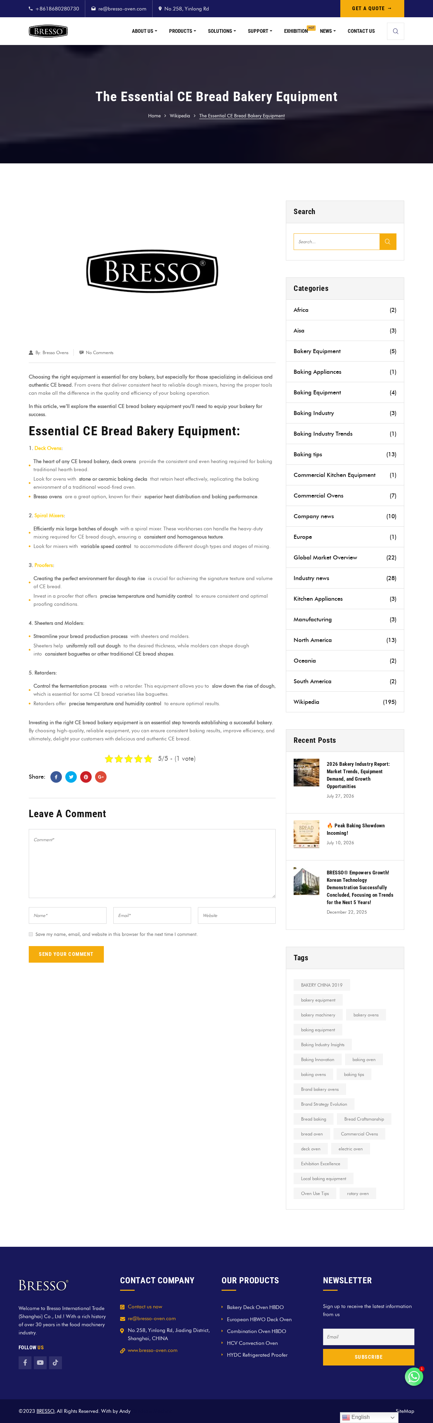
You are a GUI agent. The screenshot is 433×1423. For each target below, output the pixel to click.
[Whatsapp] (414, 1377)
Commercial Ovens (345, 495)
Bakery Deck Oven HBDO (255, 1307)
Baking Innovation (317, 1059)
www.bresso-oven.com (153, 1350)
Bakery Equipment (345, 351)
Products (180, 31)
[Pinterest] (86, 777)
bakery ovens (366, 1014)
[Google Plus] (101, 777)
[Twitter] (71, 777)
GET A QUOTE (368, 8)
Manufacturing (345, 619)
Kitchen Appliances (345, 598)
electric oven (351, 1148)
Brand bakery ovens (320, 1089)
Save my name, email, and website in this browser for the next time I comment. (117, 934)
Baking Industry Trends (345, 433)
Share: (37, 776)
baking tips (354, 1074)
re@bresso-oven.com (122, 9)
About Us (142, 31)
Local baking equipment (323, 1178)
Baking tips (345, 454)
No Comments (99, 352)
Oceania (345, 660)
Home (154, 116)
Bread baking (313, 1119)
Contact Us (361, 31)
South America (345, 681)
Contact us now (145, 1307)
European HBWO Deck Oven (259, 1319)
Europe (345, 536)
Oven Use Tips (315, 1193)
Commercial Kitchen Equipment (345, 475)
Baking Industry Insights (322, 1044)
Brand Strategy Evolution (324, 1104)
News (326, 31)
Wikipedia (180, 116)
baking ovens (313, 1074)
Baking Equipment (345, 392)
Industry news (345, 578)
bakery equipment (318, 1000)
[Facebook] (56, 777)
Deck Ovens (48, 448)
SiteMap (405, 1411)
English (360, 1417)
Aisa (345, 330)
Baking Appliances (345, 371)
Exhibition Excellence (320, 1163)
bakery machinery (318, 1014)
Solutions (220, 31)
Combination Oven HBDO (256, 1331)
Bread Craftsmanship (364, 1119)
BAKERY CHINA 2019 (322, 985)
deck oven (310, 1148)
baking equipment (318, 1029)
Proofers (44, 565)
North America (345, 640)
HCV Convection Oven (252, 1343)
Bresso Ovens (55, 352)
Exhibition (296, 31)
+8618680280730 (57, 9)
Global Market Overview (345, 557)
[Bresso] (48, 31)
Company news (345, 516)
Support (258, 31)
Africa (345, 309)
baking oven (363, 1059)
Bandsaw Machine (152, 1411)
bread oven (312, 1134)
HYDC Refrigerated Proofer (257, 1355)
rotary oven (358, 1193)
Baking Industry (345, 413)
